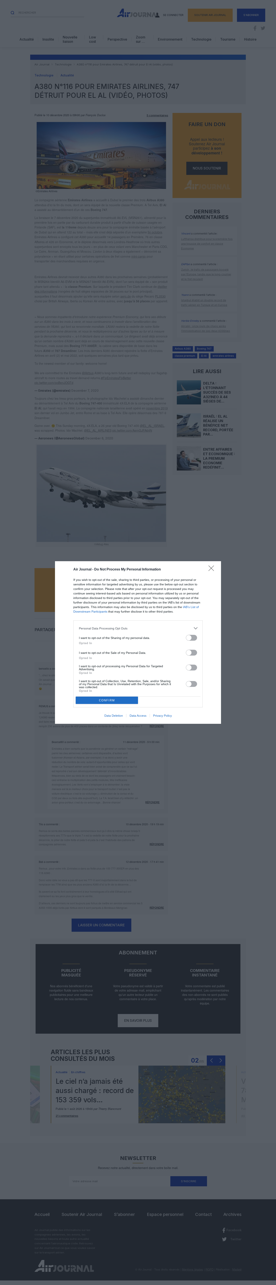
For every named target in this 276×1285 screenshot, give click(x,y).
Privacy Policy (162, 715)
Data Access (138, 715)
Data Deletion (113, 715)
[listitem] (138, 628)
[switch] (191, 638)
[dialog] (138, 642)
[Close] (213, 570)
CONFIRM (107, 700)
